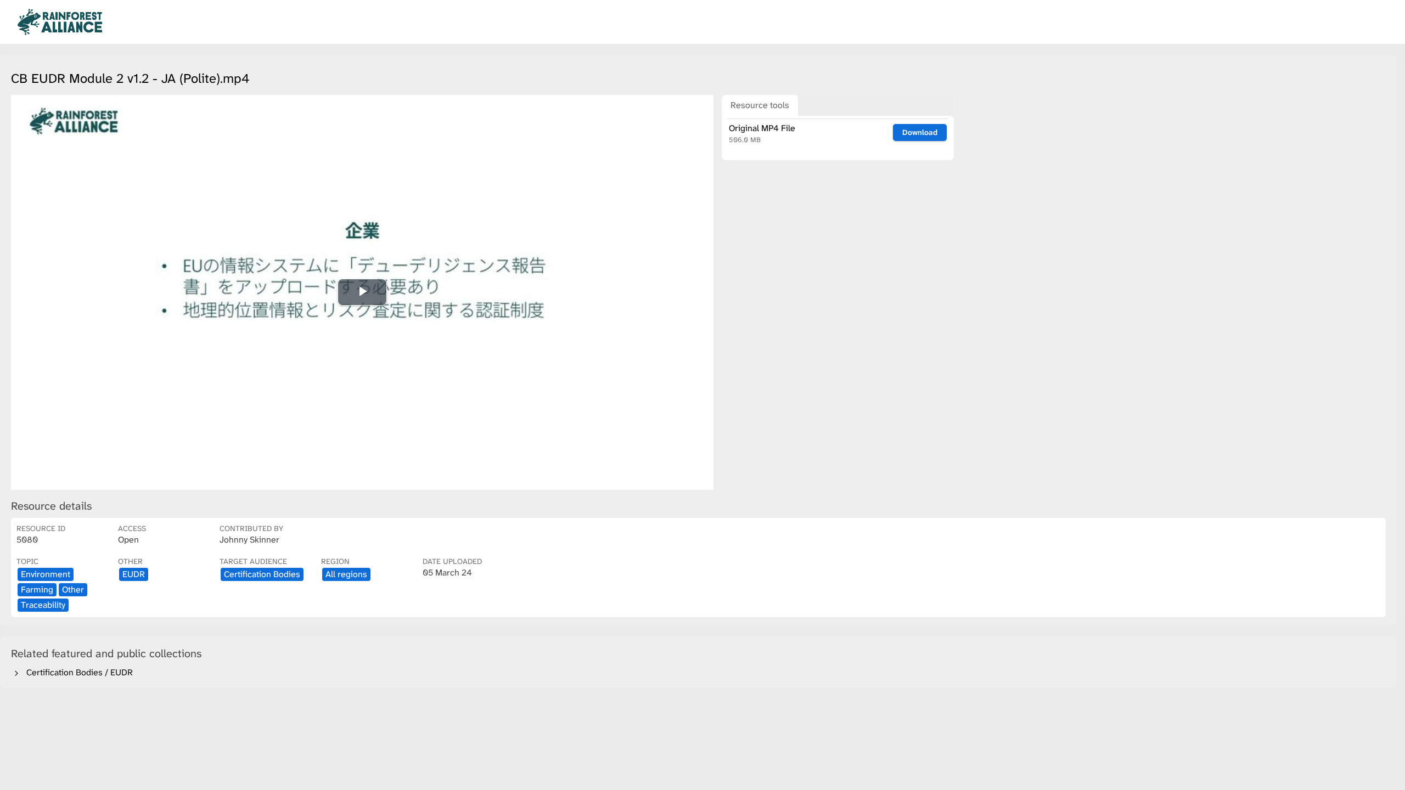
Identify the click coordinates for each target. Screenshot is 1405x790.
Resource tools (759, 105)
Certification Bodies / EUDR (77, 672)
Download (919, 132)
